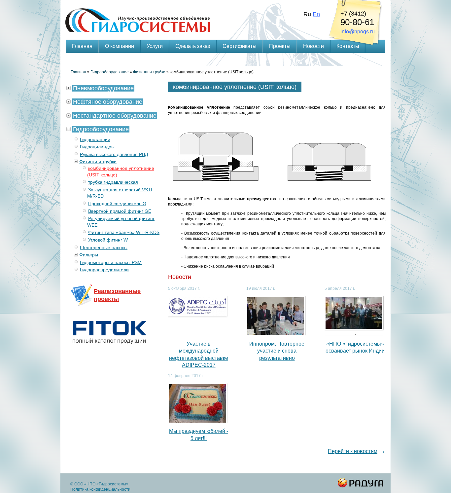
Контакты (347, 46)
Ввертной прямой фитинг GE (119, 211)
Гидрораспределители (104, 269)
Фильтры (88, 254)
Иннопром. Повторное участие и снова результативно (276, 351)
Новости (313, 46)
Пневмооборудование (103, 88)
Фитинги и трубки (149, 72)
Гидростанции (95, 139)
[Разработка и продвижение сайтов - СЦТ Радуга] (361, 483)
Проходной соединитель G (117, 203)
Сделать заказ (192, 46)
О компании (119, 46)
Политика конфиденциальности (100, 489)
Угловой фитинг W (108, 240)
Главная (82, 46)
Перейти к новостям (352, 451)
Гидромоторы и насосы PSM (111, 262)
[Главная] (225, 12)
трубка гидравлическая (113, 182)
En (316, 14)
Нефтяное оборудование (107, 101)
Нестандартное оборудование (114, 115)
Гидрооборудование (109, 72)
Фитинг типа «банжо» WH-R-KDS (123, 232)
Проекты (280, 46)
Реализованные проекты (117, 295)
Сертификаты (240, 46)
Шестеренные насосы (103, 247)
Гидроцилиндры (97, 146)
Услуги (155, 46)
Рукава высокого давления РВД (114, 154)
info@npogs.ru (357, 31)
